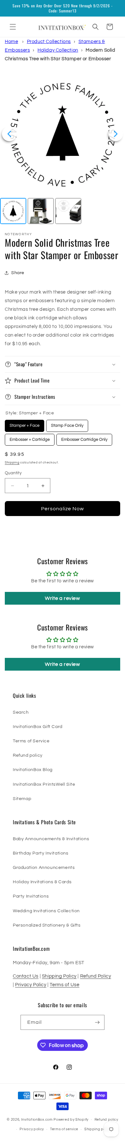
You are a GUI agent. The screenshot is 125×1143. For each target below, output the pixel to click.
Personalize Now (62, 508)
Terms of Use (64, 984)
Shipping (12, 462)
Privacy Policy (30, 984)
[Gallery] (62, 149)
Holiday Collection (58, 50)
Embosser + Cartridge (30, 438)
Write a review (62, 598)
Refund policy (28, 755)
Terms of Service (31, 741)
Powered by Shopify (71, 1119)
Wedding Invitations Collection (46, 911)
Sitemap (22, 799)
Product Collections (49, 41)
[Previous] (9, 134)
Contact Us (25, 976)
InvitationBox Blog (33, 770)
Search (21, 712)
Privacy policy (32, 1129)
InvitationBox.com (37, 1119)
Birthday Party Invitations (41, 853)
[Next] (115, 134)
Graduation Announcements (44, 867)
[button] (13, 27)
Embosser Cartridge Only (84, 438)
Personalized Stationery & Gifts (47, 925)
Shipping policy (98, 1129)
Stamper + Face (24, 424)
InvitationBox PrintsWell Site (44, 784)
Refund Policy (95, 976)
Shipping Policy (59, 976)
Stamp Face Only (67, 424)
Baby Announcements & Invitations (51, 839)
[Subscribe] (97, 1022)
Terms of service (64, 1129)
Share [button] (17, 273)
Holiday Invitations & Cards (42, 882)
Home (11, 41)
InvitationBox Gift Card (38, 726)
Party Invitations (31, 896)
